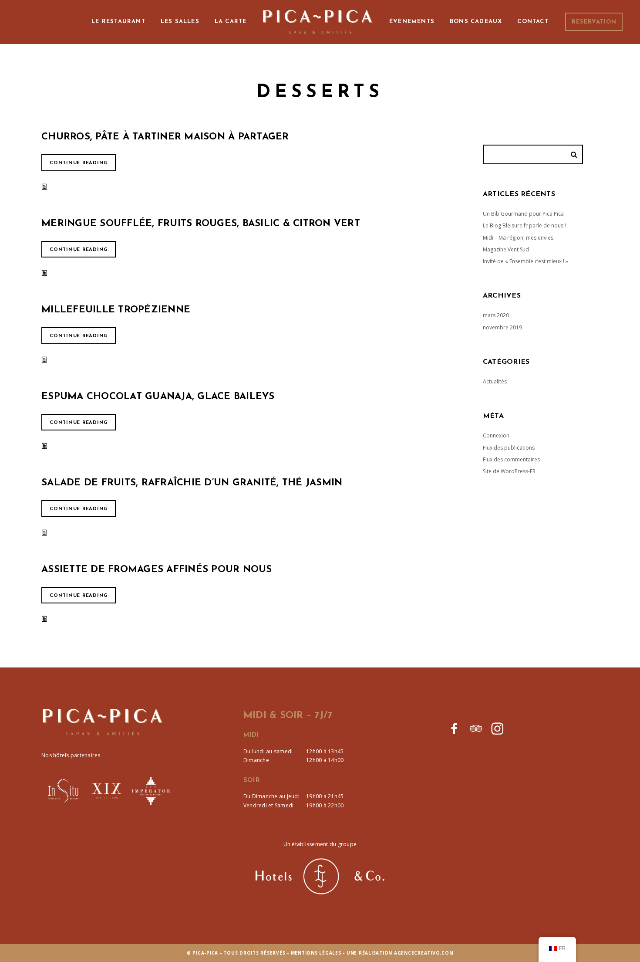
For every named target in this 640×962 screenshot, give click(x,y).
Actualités (495, 381)
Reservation (594, 22)
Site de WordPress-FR (509, 471)
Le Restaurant (118, 21)
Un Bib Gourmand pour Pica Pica (523, 213)
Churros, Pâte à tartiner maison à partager (165, 137)
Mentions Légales (316, 953)
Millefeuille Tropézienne (115, 310)
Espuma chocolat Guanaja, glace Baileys (158, 397)
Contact (532, 21)
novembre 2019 (502, 327)
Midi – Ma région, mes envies (518, 237)
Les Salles (180, 21)
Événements (412, 21)
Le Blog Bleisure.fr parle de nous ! (524, 225)
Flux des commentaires (511, 459)
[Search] (575, 154)
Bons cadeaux (476, 21)
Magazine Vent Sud (506, 249)
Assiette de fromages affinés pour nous (156, 570)
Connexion (496, 435)
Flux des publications (509, 447)
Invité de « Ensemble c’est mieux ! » (525, 261)
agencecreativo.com (424, 953)
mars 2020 (496, 315)
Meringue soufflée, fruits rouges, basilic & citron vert (200, 224)
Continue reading (79, 163)
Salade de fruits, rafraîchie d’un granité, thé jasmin (191, 483)
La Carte (231, 21)
